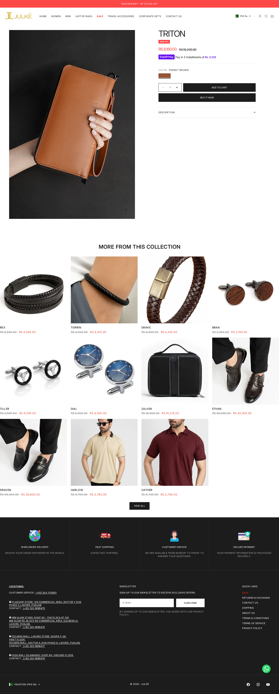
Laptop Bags (83, 16)
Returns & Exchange (256, 597)
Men (68, 16)
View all (139, 505)
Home (43, 16)
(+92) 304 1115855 (46, 592)
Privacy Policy (252, 628)
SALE (100, 16)
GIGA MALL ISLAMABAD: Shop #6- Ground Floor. (43, 655)
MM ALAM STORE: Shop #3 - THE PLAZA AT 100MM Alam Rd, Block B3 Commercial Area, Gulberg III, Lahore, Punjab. (43, 620)
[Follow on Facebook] (248, 684)
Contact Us (174, 16)
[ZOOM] (126, 210)
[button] (266, 669)
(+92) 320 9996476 (33, 658)
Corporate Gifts (150, 16)
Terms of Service (253, 623)
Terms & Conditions (255, 618)
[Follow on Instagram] (258, 684)
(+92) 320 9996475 (33, 608)
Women (56, 16)
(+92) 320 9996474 (33, 627)
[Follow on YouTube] (268, 684)
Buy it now (207, 97)
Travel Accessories (121, 16)
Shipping (248, 607)
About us (248, 613)
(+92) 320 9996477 (33, 646)
